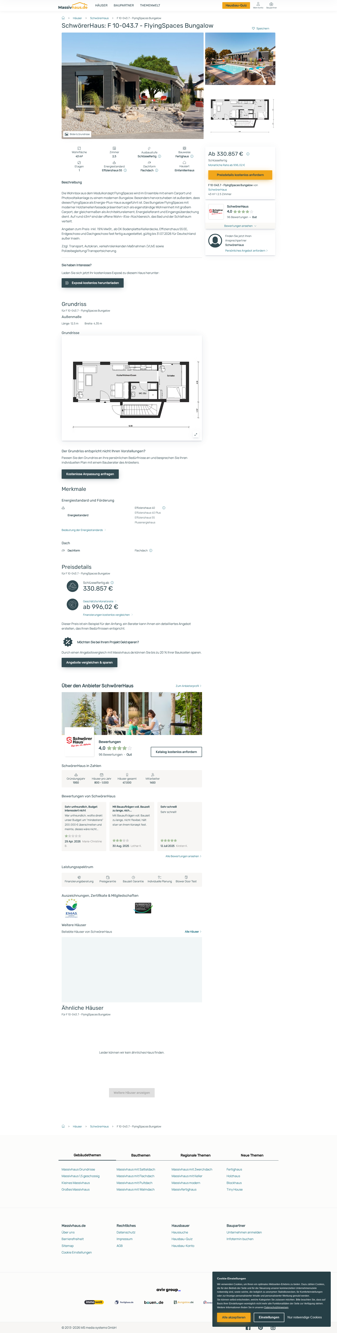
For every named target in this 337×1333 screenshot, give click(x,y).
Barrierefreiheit (73, 1239)
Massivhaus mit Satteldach (136, 1169)
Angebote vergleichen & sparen (89, 662)
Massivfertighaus (184, 1189)
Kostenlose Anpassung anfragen (90, 474)
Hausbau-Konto (183, 1246)
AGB (120, 1246)
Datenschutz (126, 1232)
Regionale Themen (196, 1155)
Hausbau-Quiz (236, 5)
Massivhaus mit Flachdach (135, 1176)
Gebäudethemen (87, 1155)
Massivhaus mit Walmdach (136, 1189)
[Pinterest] (260, 1327)
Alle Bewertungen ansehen (182, 856)
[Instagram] (273, 1327)
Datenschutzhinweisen (276, 1307)
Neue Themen (252, 1155)
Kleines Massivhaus (76, 1183)
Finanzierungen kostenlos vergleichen (106, 615)
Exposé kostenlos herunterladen (95, 283)
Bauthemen (140, 1155)
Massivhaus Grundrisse (78, 1169)
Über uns (68, 1232)
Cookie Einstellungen (77, 1252)
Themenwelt (150, 5)
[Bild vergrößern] (196, 434)
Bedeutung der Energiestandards (82, 530)
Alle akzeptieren (234, 1317)
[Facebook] (248, 1327)
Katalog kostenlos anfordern (176, 752)
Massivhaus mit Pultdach (135, 1183)
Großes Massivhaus (76, 1189)
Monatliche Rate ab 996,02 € (226, 165)
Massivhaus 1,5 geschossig (80, 1176)
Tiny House (235, 1189)
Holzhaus (233, 1176)
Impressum (125, 1239)
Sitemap (68, 1246)
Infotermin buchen (240, 1239)
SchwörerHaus (99, 18)
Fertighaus (234, 1169)
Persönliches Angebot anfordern (245, 250)
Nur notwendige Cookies (304, 1317)
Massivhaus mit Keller (187, 1176)
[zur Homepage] (65, 17)
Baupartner (124, 5)
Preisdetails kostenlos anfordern (240, 175)
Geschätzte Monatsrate (98, 601)
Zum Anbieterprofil (187, 686)
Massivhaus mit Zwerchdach (192, 1169)
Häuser (101, 5)
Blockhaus (234, 1183)
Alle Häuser (192, 931)
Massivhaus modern (186, 1183)
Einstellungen (269, 1317)
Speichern (262, 28)
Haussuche (180, 1232)
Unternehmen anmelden (244, 1232)
